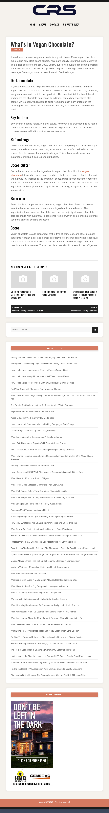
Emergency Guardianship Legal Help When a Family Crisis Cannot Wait (44, 364)
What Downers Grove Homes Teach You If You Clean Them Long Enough (45, 631)
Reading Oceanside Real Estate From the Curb (32, 466)
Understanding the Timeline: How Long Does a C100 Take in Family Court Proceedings (51, 656)
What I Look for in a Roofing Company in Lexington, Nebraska (39, 586)
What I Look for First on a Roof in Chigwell (30, 478)
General (17, 50)
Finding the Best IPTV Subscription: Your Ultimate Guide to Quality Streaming (46, 669)
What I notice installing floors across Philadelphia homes (36, 437)
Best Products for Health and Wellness (28, 574)
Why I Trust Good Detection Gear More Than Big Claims (37, 485)
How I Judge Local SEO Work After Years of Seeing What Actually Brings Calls (47, 472)
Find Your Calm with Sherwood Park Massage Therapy (36, 389)
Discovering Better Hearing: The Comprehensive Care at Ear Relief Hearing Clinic (48, 675)
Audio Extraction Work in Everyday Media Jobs (32, 418)
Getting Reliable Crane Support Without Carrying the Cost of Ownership (44, 357)
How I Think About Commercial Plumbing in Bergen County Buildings (42, 450)
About (42, 24)
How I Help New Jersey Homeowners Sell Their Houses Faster (40, 376)
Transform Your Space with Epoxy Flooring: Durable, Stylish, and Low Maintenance (49, 662)
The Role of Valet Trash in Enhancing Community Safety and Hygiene (43, 650)
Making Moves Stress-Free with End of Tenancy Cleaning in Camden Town (45, 561)
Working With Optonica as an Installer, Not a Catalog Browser (39, 599)
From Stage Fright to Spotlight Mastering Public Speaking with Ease (42, 516)
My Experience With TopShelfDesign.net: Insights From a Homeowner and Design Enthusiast (54, 554)
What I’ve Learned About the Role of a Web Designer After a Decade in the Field (47, 618)
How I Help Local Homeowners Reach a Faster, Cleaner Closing (40, 370)
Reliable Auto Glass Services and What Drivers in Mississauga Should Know (46, 535)
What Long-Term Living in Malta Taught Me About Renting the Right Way (44, 580)
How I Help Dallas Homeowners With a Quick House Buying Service (42, 383)
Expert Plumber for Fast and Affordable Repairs (32, 411)
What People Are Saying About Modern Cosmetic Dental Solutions (41, 529)
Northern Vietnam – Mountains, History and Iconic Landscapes (40, 567)
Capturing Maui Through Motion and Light (30, 510)
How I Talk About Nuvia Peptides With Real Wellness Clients (38, 443)
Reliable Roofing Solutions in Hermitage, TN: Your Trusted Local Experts (44, 643)
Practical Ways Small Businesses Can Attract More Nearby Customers (43, 542)
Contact (54, 24)
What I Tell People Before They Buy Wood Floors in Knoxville (39, 491)
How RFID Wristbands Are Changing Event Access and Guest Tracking (44, 523)
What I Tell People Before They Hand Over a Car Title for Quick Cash (42, 497)
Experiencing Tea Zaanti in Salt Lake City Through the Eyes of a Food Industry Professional (53, 548)
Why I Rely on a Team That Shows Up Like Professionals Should (41, 624)
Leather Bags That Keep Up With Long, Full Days (33, 430)
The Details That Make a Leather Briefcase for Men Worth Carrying (42, 405)
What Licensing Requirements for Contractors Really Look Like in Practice (45, 605)
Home (32, 24)
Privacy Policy (71, 24)
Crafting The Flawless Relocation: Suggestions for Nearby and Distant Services (47, 637)
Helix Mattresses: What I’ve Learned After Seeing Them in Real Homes (43, 612)
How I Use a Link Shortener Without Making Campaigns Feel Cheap (42, 424)
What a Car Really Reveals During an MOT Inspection (36, 592)
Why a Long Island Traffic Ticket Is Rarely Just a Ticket (36, 504)
